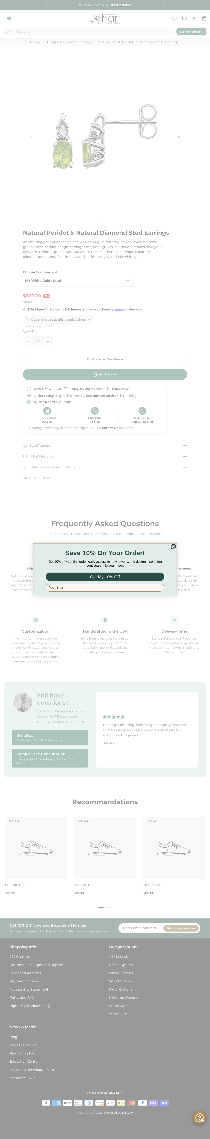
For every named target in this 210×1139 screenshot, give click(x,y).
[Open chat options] (199, 1117)
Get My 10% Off (105, 577)
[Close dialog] (173, 546)
